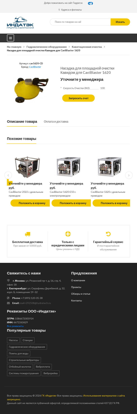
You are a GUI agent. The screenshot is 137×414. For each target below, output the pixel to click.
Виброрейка (51, 373)
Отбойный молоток (20, 366)
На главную (14, 46)
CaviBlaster (35, 66)
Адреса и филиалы (71, 9)
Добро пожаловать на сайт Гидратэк (63, 2)
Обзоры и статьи (80, 293)
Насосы (13, 340)
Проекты (76, 287)
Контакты (76, 300)
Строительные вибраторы (24, 359)
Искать (120, 21)
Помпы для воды (18, 353)
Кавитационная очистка (87, 46)
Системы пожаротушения (24, 373)
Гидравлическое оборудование (47, 46)
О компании (78, 280)
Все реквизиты (15, 326)
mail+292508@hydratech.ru (35, 302)
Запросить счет (78, 98)
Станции (28, 340)
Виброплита (43, 366)
